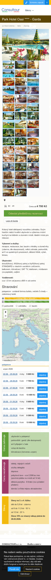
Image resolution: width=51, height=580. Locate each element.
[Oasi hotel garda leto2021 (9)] (8, 90)
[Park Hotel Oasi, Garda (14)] (8, 82)
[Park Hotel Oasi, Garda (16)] (21, 98)
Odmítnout (24, 573)
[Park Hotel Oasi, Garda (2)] (8, 73)
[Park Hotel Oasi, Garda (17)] (33, 124)
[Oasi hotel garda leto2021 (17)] (8, 150)
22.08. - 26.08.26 (10, 380)
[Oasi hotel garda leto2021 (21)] (21, 124)
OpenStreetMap (7, 360)
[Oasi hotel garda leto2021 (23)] (33, 116)
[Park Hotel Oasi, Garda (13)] (21, 73)
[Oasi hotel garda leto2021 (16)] (21, 150)
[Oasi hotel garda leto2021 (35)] (21, 175)
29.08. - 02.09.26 (10, 408)
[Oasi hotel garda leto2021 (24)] (21, 116)
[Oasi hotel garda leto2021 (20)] (8, 141)
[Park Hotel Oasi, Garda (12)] (8, 98)
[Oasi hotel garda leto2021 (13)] (21, 158)
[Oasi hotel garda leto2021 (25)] (8, 116)
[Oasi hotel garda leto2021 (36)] (8, 175)
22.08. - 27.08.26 (10, 387)
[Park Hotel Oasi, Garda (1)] (33, 133)
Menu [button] (28, 10)
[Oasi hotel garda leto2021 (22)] (8, 124)
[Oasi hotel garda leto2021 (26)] (25, 45)
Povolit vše (14, 569)
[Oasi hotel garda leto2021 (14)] (8, 158)
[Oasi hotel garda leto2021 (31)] (33, 184)
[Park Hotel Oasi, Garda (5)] (21, 82)
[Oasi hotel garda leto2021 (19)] (21, 141)
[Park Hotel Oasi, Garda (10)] (21, 167)
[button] (21, 317)
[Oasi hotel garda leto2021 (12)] (33, 158)
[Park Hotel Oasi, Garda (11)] (8, 192)
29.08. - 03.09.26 (10, 415)
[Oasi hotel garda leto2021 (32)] (21, 184)
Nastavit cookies (33, 569)
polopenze (6, 364)
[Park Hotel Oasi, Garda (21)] (8, 133)
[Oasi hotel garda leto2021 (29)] (8, 107)
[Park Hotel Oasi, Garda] (33, 65)
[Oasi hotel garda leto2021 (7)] (33, 90)
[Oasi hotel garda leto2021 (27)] (33, 107)
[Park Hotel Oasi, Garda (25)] (21, 133)
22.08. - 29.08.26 (10, 394)
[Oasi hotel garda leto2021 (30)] (33, 98)
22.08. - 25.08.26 (10, 374)
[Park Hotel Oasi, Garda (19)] (33, 167)
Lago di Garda (12, 220)
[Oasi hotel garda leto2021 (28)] (21, 107)
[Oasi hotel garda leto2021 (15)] (33, 150)
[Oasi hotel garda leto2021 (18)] (33, 141)
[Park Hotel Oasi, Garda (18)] (33, 73)
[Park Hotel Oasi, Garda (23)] (21, 65)
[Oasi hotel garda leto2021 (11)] (8, 167)
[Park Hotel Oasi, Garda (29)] (21, 192)
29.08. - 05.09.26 (10, 422)
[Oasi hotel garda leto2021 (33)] (8, 184)
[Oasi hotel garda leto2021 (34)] (33, 175)
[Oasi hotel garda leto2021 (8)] (21, 90)
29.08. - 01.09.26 (10, 401)
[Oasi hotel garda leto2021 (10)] (33, 82)
